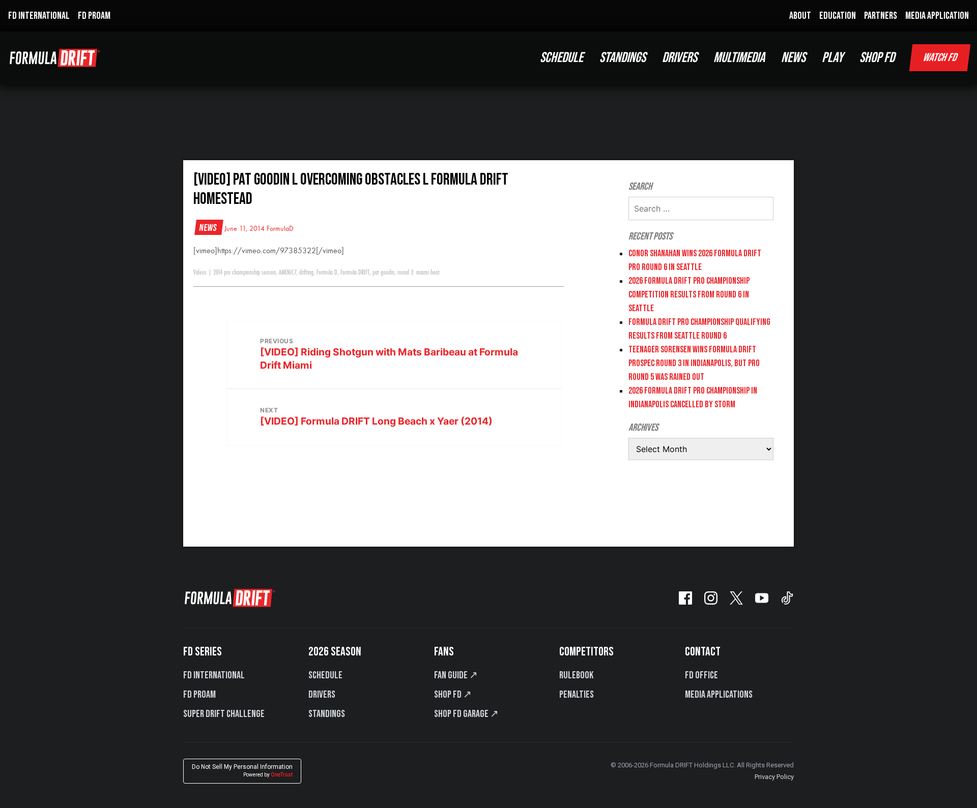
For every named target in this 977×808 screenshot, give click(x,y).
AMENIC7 (287, 272)
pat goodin (383, 272)
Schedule (325, 675)
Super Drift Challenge (224, 714)
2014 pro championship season (244, 272)
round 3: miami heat (418, 272)
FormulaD (280, 228)
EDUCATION (837, 16)
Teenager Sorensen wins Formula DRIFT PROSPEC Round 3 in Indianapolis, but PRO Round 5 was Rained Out (694, 363)
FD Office (701, 675)
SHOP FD (877, 57)
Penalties (576, 695)
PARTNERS (880, 16)
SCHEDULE (561, 57)
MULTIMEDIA (739, 57)
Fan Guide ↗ (456, 675)
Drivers (321, 695)
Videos (200, 272)
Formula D (327, 272)
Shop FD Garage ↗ (466, 714)
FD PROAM (94, 16)
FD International (214, 675)
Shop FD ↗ (453, 695)
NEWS (793, 57)
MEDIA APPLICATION (937, 16)
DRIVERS (679, 57)
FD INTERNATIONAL (39, 16)
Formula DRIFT (354, 272)
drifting (306, 272)
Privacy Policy (774, 777)
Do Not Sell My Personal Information (242, 770)
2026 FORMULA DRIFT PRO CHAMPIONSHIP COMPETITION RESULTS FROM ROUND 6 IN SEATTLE (689, 295)
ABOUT (800, 16)
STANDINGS (622, 57)
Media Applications (719, 695)
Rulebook (576, 675)
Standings (326, 714)
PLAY (832, 57)
